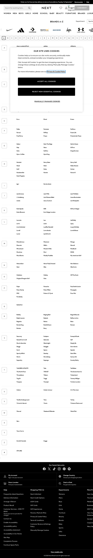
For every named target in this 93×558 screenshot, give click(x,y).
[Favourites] (60, 7)
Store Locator (79, 2)
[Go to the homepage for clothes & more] (46, 8)
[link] (66, 7)
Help (87, 2)
